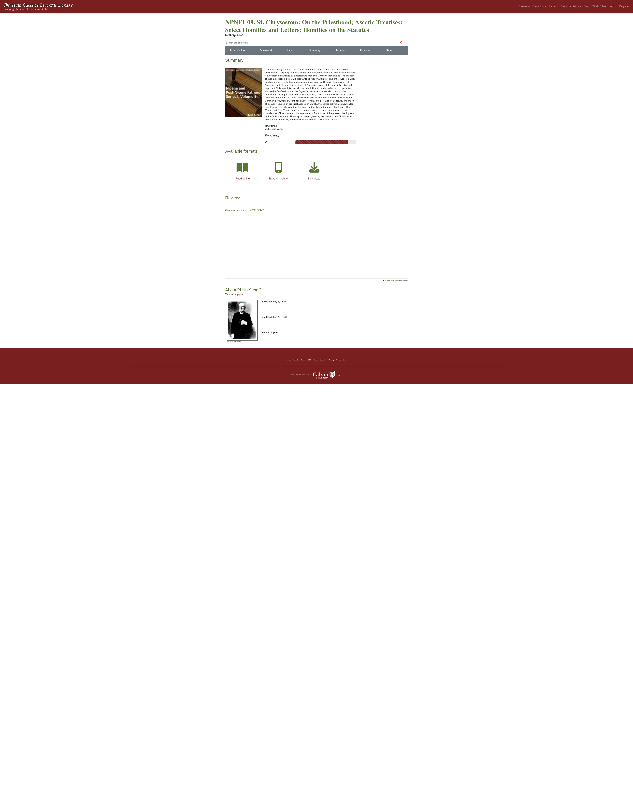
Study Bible (599, 6)
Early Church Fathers (545, 6)
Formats (340, 50)
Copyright (323, 360)
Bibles (310, 360)
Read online (242, 178)
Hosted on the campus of (300, 375)
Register (624, 6)
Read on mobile (278, 178)
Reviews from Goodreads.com (395, 280)
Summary (314, 50)
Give (344, 360)
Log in (289, 360)
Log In (612, 6)
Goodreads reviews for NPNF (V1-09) (245, 210)
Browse (523, 6)
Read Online (237, 50)
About (388, 50)
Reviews (365, 50)
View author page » (234, 294)
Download (266, 50)
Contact (338, 360)
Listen (290, 50)
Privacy (331, 360)
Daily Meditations (571, 6)
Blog (586, 6)
